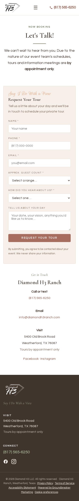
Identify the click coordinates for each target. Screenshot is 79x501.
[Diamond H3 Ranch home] (12, 7)
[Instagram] (13, 461)
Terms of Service (65, 483)
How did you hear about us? (31, 190)
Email (13, 155)
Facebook (31, 358)
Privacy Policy (45, 483)
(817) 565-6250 (39, 297)
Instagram (48, 358)
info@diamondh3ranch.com (39, 317)
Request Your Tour (39, 238)
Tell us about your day (26, 208)
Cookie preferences (46, 492)
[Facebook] (5, 461)
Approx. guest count (26, 172)
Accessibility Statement (22, 488)
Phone (14, 138)
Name (13, 121)
